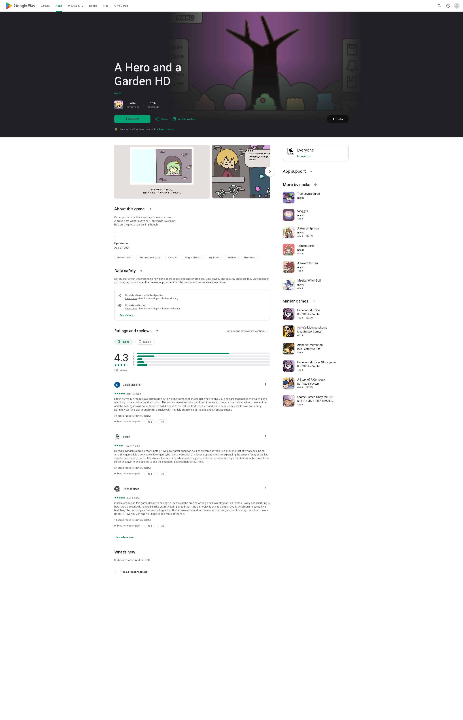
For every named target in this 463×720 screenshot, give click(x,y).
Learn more (166, 129)
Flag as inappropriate (130, 571)
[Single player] (192, 257)
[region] (165, 105)
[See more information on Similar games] (313, 301)
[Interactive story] (149, 257)
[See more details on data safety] (126, 315)
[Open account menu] (457, 5)
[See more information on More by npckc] (315, 184)
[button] (161, 171)
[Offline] (231, 257)
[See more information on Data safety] (141, 270)
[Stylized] (214, 257)
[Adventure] (123, 257)
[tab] (45, 6)
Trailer (337, 119)
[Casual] (172, 257)
